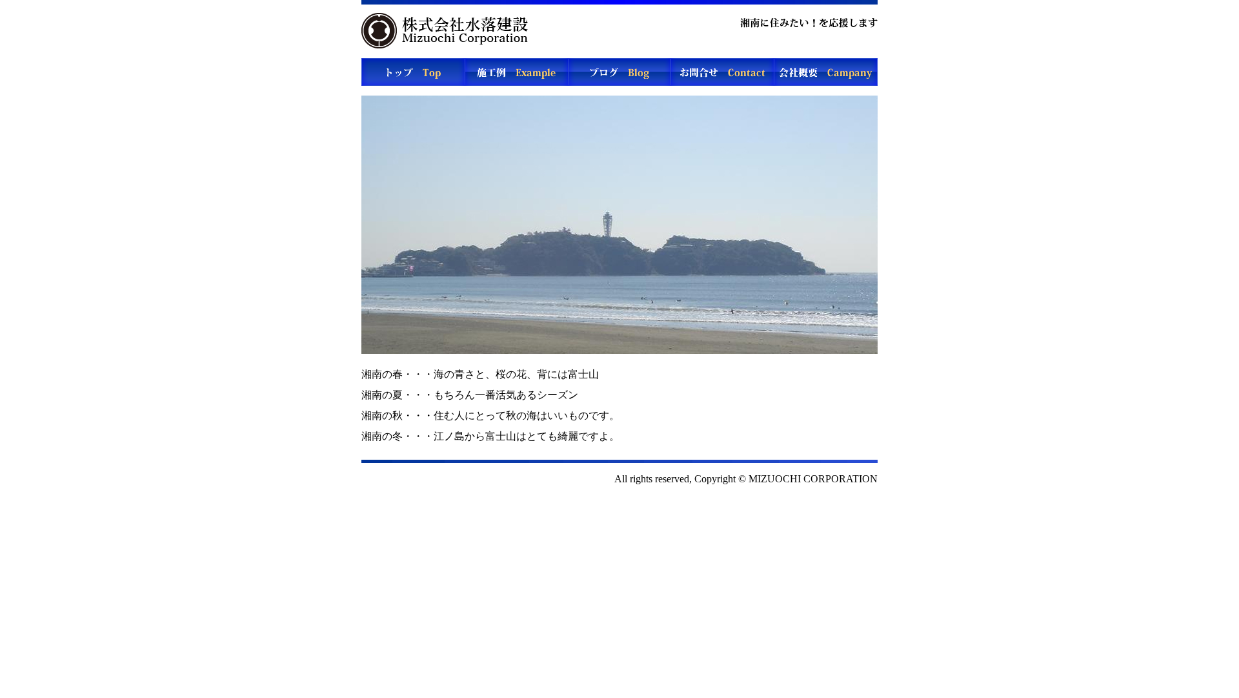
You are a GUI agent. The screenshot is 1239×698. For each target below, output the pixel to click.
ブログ (619, 72)
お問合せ (722, 72)
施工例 (516, 72)
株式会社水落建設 (448, 30)
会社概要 (826, 72)
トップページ (413, 72)
